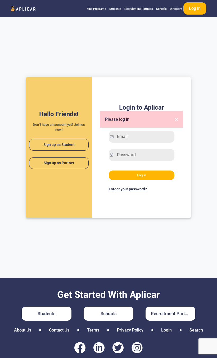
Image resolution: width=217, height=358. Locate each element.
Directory (176, 9)
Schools (161, 9)
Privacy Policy (130, 330)
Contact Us (59, 330)
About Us (22, 330)
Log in (195, 8)
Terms (93, 330)
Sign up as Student (59, 144)
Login (166, 330)
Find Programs (96, 9)
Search (196, 330)
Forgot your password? (128, 189)
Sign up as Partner (59, 163)
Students (115, 9)
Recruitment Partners (138, 9)
